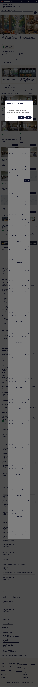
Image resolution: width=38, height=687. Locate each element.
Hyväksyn (28, 117)
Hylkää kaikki (21, 117)
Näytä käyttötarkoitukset (11, 118)
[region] (19, 110)
